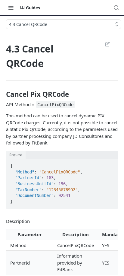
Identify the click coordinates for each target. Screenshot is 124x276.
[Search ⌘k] (116, 7)
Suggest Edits (104, 44)
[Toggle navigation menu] (11, 7)
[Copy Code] (111, 164)
